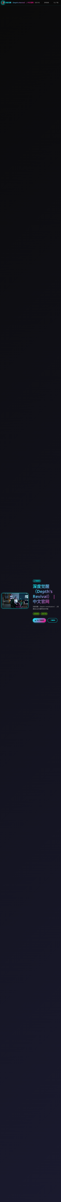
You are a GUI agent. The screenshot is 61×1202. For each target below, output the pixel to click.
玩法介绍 (37, 2)
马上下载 (56, 2)
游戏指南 (46, 2)
